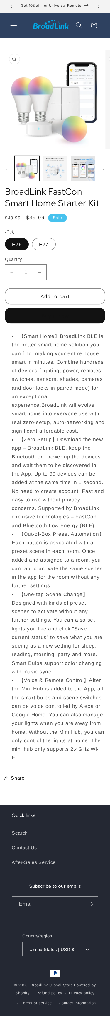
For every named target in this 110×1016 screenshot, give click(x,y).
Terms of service (36, 1003)
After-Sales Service (34, 862)
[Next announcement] (98, 6)
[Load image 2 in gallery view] (55, 168)
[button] (13, 25)
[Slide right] (103, 170)
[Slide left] (6, 170)
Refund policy (49, 993)
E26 (16, 244)
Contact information (77, 1003)
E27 (43, 244)
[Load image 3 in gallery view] (83, 168)
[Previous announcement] (11, 6)
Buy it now (55, 316)
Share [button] (17, 777)
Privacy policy (81, 993)
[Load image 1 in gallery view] (27, 168)
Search (20, 832)
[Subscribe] (90, 904)
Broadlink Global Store (52, 985)
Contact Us (24, 847)
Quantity (13, 259)
